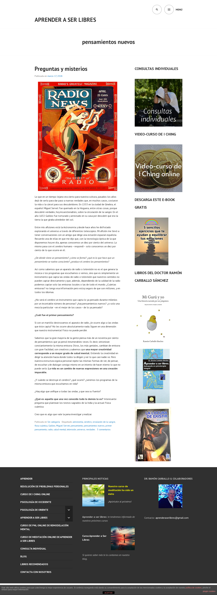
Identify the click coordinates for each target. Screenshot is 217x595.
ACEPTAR (108, 593)
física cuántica (41, 425)
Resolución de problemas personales (44, 486)
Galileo (51, 425)
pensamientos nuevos (94, 425)
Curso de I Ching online (35, 494)
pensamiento (77, 425)
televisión (71, 429)
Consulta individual (33, 548)
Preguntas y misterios (61, 68)
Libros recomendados (34, 564)
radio (50, 429)
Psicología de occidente (35, 502)
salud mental (60, 429)
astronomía (78, 421)
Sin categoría (53, 421)
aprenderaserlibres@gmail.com (172, 517)
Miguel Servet (63, 425)
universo (81, 429)
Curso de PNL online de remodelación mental (44, 527)
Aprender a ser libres (65, 19)
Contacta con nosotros (35, 572)
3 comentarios (104, 429)
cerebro (88, 421)
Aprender (26, 478)
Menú (179, 9)
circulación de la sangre (104, 421)
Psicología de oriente (34, 509)
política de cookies (194, 588)
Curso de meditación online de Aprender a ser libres (46, 538)
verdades (90, 429)
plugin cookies (209, 591)
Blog (23, 556)
